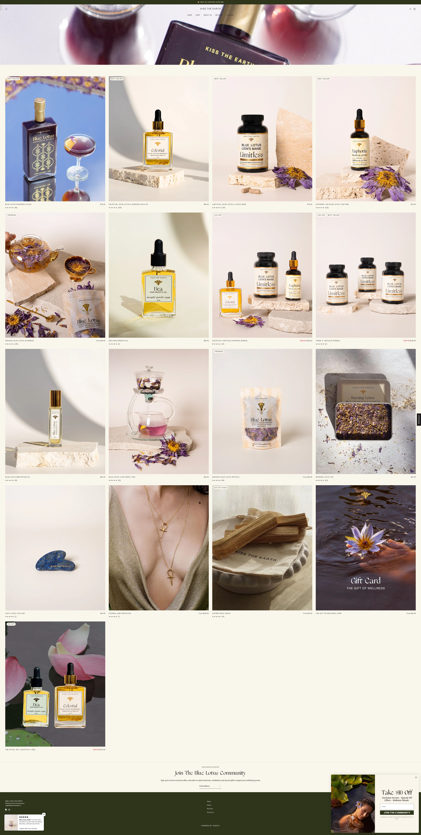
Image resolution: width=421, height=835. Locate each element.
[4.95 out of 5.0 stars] (225, 480)
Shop (209, 801)
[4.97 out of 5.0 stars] (230, 344)
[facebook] (6, 809)
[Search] (6, 9)
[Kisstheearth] (210, 9)
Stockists (210, 812)
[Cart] (414, 9)
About (209, 805)
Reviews (210, 809)
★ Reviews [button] (419, 419)
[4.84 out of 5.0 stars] (332, 207)
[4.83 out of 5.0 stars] (18, 207)
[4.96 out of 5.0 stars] (19, 344)
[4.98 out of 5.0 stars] (128, 207)
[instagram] (9, 809)
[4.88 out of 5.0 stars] (229, 207)
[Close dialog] (416, 777)
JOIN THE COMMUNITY (397, 812)
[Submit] (219, 785)
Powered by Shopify (210, 826)
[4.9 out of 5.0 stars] (221, 616)
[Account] (410, 9)
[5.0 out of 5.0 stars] (118, 344)
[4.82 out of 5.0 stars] (17, 480)
